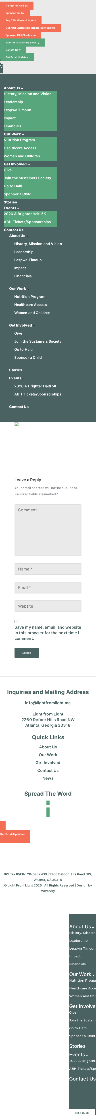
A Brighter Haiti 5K (17, 5)
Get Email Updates (17, 57)
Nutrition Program (19, 140)
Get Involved (15, 164)
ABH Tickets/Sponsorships (27, 222)
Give (8, 170)
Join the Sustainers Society (22, 42)
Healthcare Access (20, 148)
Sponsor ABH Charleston (21, 35)
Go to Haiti (13, 186)
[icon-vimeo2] (48, 809)
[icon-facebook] (0, 62)
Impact (10, 118)
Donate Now (13, 49)
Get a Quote (82, 1113)
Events (10, 208)
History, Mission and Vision (28, 94)
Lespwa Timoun (17, 110)
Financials (12, 126)
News (47, 778)
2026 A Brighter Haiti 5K (25, 213)
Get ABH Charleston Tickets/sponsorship (31, 27)
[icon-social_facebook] (48, 803)
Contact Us (13, 230)
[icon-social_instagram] (1, 71)
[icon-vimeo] (1, 66)
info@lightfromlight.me (48, 703)
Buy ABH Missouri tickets (21, 20)
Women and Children (22, 156)
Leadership (13, 102)
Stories (10, 202)
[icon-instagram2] (48, 814)
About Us (12, 88)
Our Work (12, 134)
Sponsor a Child (17, 194)
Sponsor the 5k (15, 13)
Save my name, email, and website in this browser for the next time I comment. (48, 633)
